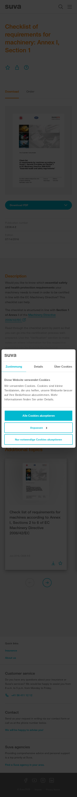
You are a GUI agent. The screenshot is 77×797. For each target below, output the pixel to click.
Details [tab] (38, 366)
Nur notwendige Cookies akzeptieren (38, 439)
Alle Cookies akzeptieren (38, 415)
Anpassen (36, 427)
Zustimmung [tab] (14, 366)
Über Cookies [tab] (63, 366)
